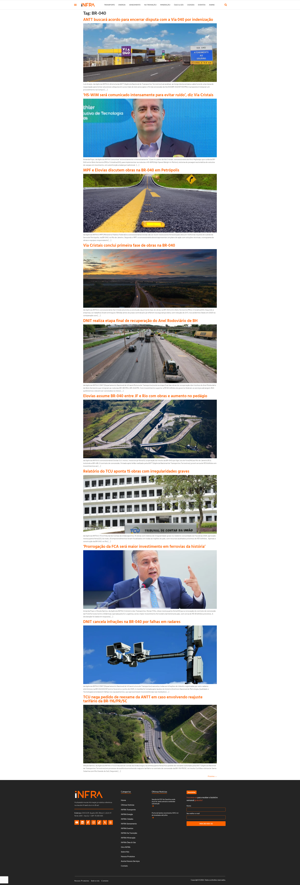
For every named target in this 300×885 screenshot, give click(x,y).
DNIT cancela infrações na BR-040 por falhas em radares (131, 622)
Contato (124, 866)
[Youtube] (76, 822)
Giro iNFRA (125, 847)
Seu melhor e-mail (193, 813)
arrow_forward (153, 806)
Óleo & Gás (178, 5)
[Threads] (110, 822)
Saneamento (135, 5)
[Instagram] (93, 822)
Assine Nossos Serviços (130, 861)
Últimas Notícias (127, 805)
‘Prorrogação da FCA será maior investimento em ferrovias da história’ (144, 546)
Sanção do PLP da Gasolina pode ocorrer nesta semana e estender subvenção (163, 801)
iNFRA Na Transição (129, 833)
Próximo (212, 776)
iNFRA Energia (127, 814)
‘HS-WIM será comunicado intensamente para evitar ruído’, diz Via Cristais (148, 95)
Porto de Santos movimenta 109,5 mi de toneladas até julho (165, 814)
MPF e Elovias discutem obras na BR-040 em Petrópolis (131, 170)
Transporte (109, 5)
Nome (189, 806)
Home (123, 800)
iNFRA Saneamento (129, 823)
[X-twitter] (105, 822)
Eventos (201, 5)
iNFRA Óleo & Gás (128, 842)
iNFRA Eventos (127, 828)
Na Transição (150, 5)
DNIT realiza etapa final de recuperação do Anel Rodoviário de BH (140, 321)
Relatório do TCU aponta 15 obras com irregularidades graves (136, 471)
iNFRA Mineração (128, 837)
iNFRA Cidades (127, 819)
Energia (122, 5)
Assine (212, 5)
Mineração (165, 5)
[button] (75, 5)
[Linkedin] (82, 822)
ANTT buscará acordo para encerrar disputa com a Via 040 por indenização (148, 19)
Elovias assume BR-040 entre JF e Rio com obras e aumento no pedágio (145, 396)
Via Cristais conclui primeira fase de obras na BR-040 (129, 245)
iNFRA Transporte (128, 809)
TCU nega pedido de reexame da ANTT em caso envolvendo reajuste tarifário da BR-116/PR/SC (142, 699)
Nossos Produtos (128, 856)
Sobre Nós (125, 852)
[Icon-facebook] (88, 822)
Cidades (190, 5)
